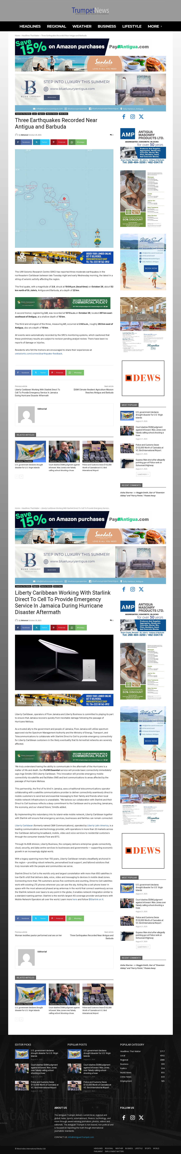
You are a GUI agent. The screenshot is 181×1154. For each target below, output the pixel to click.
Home (17, 35)
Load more (142, 474)
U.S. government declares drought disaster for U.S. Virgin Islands (149, 415)
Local (34, 114)
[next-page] (21, 476)
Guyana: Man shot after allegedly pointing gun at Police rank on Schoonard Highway (150, 462)
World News (63, 114)
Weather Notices (52, 114)
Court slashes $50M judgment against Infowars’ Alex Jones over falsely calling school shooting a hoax (64, 467)
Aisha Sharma (126, 492)
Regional (41, 114)
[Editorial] (17, 135)
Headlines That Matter (30, 35)
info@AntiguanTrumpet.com (81, 1137)
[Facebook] (124, 117)
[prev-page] (17, 476)
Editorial (24, 135)
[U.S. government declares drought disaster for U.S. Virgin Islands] (30, 451)
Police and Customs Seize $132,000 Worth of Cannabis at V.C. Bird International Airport (96, 467)
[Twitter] (141, 117)
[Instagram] (132, 117)
